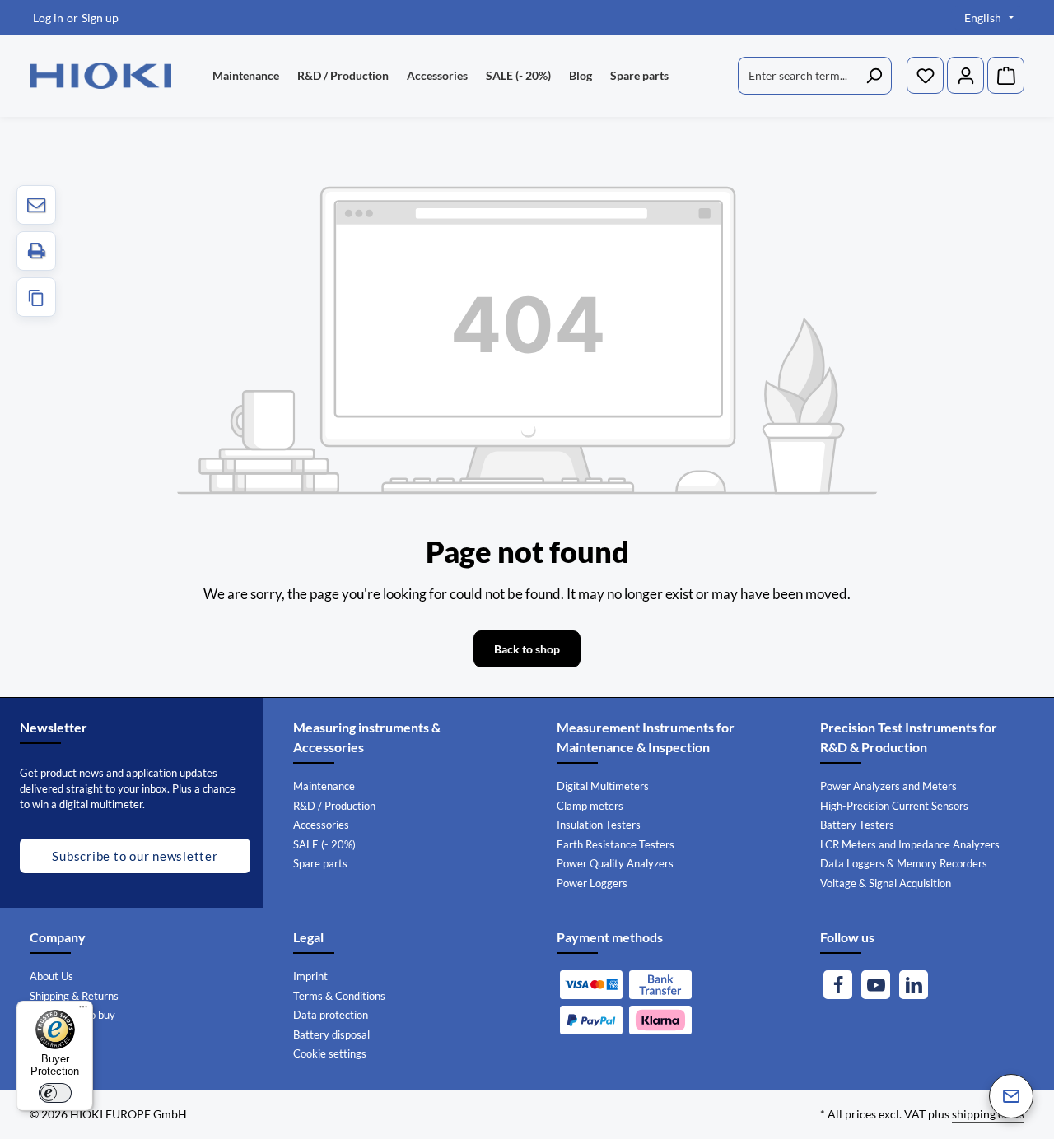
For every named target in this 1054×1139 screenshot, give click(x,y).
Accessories (321, 824)
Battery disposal (331, 1034)
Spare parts (320, 863)
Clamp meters (590, 805)
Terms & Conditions (339, 995)
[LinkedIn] (913, 984)
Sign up (100, 18)
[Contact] (1011, 1096)
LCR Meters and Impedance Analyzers (910, 844)
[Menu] (83, 1010)
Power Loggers (592, 883)
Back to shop (527, 649)
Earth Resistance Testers (615, 844)
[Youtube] (875, 984)
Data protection (330, 1014)
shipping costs (988, 1114)
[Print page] (36, 251)
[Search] (874, 76)
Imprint (310, 976)
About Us (51, 976)
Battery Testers (857, 824)
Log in (48, 18)
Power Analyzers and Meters (888, 786)
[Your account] (965, 76)
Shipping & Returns (74, 995)
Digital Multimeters (603, 786)
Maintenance (324, 786)
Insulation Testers (599, 824)
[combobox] (797, 76)
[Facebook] (837, 984)
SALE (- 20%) (324, 844)
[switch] (55, 1093)
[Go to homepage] (100, 76)
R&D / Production (334, 805)
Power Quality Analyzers (615, 863)
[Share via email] (36, 205)
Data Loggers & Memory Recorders (903, 863)
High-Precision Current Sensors (894, 805)
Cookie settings (329, 1053)
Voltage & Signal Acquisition (885, 883)
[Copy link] (36, 297)
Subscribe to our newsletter (134, 855)
